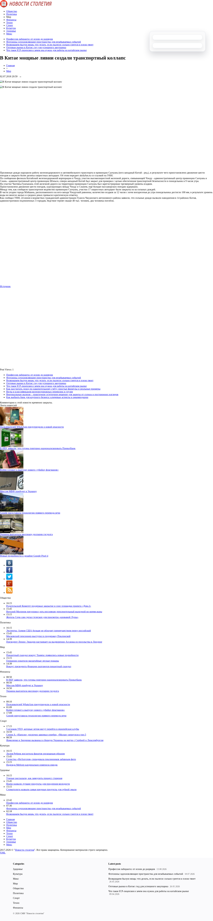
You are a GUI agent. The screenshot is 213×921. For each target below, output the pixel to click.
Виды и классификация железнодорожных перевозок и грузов (39, 391)
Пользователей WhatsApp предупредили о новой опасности (32, 427)
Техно (9, 22)
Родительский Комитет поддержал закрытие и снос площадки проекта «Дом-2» (48, 606)
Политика (11, 14)
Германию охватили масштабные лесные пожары (32, 660)
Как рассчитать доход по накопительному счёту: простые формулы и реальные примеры (53, 389)
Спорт (9, 25)
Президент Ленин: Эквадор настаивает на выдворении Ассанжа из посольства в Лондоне (54, 641)
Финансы (11, 19)
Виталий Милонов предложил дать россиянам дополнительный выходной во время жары (54, 611)
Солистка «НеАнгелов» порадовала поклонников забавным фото (41, 759)
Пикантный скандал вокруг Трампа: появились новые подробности (42, 655)
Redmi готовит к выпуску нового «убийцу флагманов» (29, 470)
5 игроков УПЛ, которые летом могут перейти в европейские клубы (42, 729)
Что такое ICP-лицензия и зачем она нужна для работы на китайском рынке (46, 50)
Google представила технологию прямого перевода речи (30, 513)
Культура (11, 28)
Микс (9, 33)
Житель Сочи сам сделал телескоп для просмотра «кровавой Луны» (42, 617)
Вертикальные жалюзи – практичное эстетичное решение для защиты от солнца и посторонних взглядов (62, 394)
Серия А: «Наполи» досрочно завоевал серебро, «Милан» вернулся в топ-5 (46, 734)
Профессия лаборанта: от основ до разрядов (29, 39)
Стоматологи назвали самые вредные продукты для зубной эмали (41, 789)
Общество (11, 11)
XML (3, 852)
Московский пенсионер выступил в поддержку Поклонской (38, 636)
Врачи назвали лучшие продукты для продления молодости (38, 784)
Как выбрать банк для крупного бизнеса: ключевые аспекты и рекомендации (47, 397)
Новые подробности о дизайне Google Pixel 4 (24, 556)
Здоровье (11, 31)
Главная (10, 65)
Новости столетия (24, 850)
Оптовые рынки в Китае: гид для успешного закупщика (36, 47)
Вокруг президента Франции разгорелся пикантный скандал (38, 666)
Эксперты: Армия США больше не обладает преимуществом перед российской (48, 630)
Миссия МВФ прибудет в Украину (18, 491)
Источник (5, 286)
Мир (8, 71)
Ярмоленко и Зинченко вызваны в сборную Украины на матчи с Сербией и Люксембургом (54, 740)
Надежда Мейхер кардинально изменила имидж (32, 765)
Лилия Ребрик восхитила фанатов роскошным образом (35, 753)
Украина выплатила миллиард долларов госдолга (26, 534)
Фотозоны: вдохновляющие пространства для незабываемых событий (43, 41)
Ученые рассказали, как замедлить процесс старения (34, 778)
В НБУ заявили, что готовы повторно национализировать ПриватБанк (37, 448)
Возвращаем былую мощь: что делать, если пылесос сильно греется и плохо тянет (49, 44)
